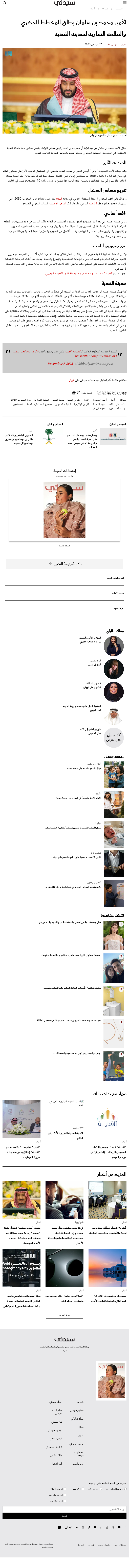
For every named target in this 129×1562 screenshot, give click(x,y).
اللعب (110, 404)
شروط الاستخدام (120, 1545)
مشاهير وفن (93, 1489)
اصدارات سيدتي (78, 1454)
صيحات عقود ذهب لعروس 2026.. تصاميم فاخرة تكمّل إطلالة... (68, 1020)
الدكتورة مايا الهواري (92, 688)
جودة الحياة (98, 404)
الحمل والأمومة (56, 1501)
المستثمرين (17, 404)
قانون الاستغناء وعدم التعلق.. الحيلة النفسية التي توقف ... (75, 857)
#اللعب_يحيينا (20, 351)
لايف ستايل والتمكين (114, 1489)
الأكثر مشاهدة (112, 916)
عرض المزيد (64, 1315)
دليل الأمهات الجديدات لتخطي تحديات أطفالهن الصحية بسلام (73, 828)
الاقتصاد (92, 203)
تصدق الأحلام (118, 593)
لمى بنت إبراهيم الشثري (90, 642)
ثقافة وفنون (78, 1128)
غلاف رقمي (56, 1455)
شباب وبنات (96, 853)
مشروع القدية (73, 400)
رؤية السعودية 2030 (21, 400)
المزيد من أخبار (111, 1174)
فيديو (80, 1402)
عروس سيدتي (76, 1444)
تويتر (71, 380)
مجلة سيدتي (55, 1402)
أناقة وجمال (76, 1489)
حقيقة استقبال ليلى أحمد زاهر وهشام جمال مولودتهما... (70, 955)
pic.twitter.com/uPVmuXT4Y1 (96, 356)
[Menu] (124, 3)
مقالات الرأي (115, 631)
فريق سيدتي (56, 1438)
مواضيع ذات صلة (109, 1094)
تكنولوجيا (79, 1223)
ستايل (80, 1427)
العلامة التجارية (41, 400)
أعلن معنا (91, 1545)
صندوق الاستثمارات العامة (39, 404)
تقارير (80, 1435)
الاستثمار (120, 404)
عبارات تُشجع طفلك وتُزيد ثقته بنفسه (84, 769)
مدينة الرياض (99, 408)
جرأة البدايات (118, 608)
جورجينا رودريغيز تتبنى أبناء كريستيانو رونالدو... (76, 1053)
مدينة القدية (58, 400)
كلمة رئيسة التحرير (68, 564)
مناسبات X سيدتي (57, 1412)
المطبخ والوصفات (55, 1495)
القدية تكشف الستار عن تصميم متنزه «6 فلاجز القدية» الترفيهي (79, 273)
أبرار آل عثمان (94, 665)
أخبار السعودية (100, 400)
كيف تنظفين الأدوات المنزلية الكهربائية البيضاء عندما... (72, 988)
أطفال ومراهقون (94, 764)
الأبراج (98, 794)
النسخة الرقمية (64, 546)
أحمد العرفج (95, 710)
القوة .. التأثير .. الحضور (115, 578)
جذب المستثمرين (117, 408)
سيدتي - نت (112, 44)
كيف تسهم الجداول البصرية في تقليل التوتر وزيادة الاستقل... (73, 887)
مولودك (98, 823)
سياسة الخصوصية (104, 1545)
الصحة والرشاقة (56, 1489)
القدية (58, 198)
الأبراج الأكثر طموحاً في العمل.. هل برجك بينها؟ (78, 798)
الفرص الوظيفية (57, 203)
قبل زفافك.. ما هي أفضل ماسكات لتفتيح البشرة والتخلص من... (69, 922)
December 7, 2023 (60, 364)
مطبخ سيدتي (76, 1410)
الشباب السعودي (63, 404)
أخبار (124, 44)
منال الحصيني (94, 733)
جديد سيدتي (114, 757)
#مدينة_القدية (72, 351)
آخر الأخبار (57, 1464)
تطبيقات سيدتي (54, 1447)
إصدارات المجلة (64, 471)
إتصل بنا (80, 1545)
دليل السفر (77, 1464)
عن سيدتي (56, 1421)
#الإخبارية (33, 351)
